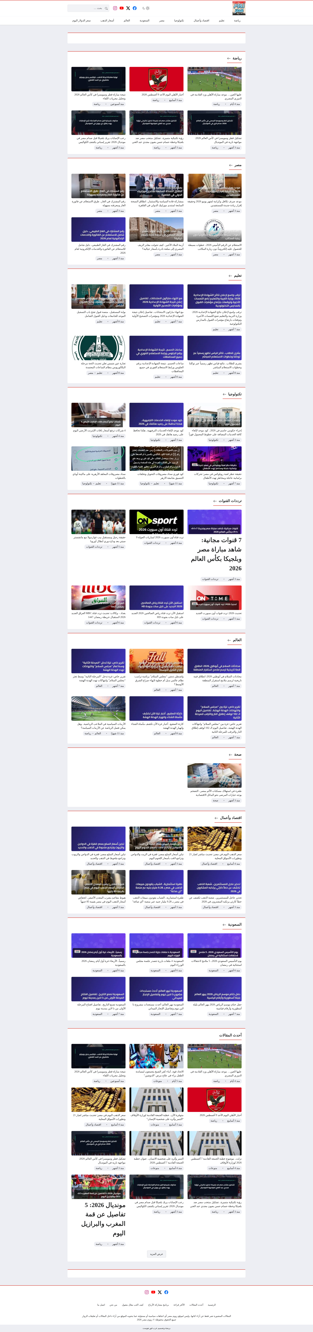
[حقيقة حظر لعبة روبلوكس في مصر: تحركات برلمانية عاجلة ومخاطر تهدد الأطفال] (214, 466)
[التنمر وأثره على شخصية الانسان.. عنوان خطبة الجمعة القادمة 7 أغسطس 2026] (156, 1151)
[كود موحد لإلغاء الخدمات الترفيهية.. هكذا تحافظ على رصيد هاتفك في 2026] (156, 422)
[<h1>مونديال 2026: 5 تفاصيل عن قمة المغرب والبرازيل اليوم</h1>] (98, 1211)
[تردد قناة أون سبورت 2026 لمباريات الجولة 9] (156, 546)
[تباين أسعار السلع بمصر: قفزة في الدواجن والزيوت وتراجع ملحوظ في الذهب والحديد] (98, 846)
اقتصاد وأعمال (231, 818)
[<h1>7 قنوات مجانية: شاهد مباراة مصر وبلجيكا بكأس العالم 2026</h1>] (214, 546)
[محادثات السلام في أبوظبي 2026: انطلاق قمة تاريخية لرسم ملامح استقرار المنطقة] (214, 670)
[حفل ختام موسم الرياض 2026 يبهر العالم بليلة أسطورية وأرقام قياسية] (214, 996)
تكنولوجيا (235, 394)
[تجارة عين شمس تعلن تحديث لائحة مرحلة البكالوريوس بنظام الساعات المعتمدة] (98, 357)
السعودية (235, 924)
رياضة (237, 58)
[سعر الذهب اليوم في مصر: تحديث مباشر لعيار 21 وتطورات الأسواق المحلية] (214, 846)
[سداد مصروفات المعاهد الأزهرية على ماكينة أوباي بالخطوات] (98, 466)
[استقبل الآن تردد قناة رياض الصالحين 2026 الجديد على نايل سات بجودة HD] (156, 605)
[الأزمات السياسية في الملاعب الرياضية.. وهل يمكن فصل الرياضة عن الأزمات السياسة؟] (98, 718)
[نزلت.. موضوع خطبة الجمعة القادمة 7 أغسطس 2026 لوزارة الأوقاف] (214, 1151)
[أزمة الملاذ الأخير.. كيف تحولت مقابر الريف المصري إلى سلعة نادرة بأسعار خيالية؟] (156, 239)
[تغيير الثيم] (146, 8)
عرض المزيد (156, 1254)
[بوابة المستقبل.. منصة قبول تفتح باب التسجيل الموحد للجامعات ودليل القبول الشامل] (98, 308)
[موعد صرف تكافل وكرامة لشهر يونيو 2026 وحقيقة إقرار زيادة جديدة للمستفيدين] (214, 193)
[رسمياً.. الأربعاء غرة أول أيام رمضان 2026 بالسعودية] (98, 953)
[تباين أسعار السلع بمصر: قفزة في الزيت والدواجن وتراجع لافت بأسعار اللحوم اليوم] (156, 846)
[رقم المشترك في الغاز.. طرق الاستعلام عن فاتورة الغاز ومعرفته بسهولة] (98, 193)
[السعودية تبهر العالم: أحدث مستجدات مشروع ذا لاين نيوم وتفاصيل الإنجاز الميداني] (156, 996)
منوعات (157, 1081)
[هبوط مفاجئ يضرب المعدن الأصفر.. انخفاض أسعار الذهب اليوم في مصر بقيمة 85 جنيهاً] (98, 890)
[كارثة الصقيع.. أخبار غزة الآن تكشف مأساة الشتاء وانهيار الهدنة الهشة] (156, 718)
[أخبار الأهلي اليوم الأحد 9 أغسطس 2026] (156, 87)
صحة (238, 754)
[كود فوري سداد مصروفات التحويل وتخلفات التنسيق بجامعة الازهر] (156, 466)
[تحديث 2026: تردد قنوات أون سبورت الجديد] (214, 605)
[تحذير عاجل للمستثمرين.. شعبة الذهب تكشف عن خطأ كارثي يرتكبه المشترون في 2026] (214, 890)
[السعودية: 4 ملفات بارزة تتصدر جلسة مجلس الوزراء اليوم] (156, 953)
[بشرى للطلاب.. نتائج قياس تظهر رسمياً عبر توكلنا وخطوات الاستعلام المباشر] (214, 357)
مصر (238, 165)
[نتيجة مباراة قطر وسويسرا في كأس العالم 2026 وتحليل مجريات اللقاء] (98, 87)
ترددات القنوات (230, 501)
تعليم (238, 275)
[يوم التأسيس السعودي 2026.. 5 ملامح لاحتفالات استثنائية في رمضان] (214, 953)
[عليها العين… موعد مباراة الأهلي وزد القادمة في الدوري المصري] (214, 87)
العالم (237, 640)
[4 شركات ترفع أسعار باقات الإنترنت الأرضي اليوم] (98, 422)
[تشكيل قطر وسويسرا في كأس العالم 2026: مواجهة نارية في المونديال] (214, 130)
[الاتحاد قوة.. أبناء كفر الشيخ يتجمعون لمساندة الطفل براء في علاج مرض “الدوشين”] (156, 1064)
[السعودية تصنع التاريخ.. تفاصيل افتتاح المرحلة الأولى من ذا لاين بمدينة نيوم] (98, 996)
